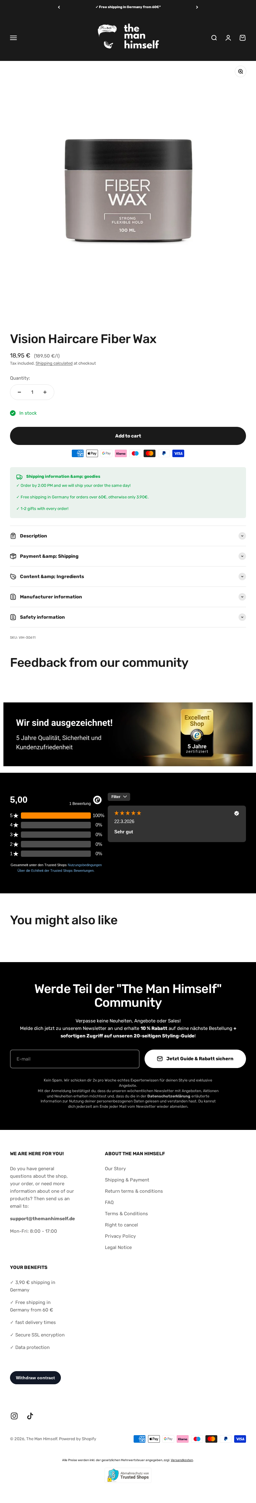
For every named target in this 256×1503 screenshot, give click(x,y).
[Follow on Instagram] (14, 1416)
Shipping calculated (54, 363)
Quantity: (20, 378)
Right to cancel (121, 1225)
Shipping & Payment (127, 1180)
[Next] (197, 7)
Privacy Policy (120, 1236)
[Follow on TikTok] (30, 1416)
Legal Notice (118, 1247)
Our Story (115, 1168)
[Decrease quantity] (19, 392)
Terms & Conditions (126, 1213)
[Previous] (59, 7)
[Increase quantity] (45, 392)
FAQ (109, 1202)
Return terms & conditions (134, 1191)
